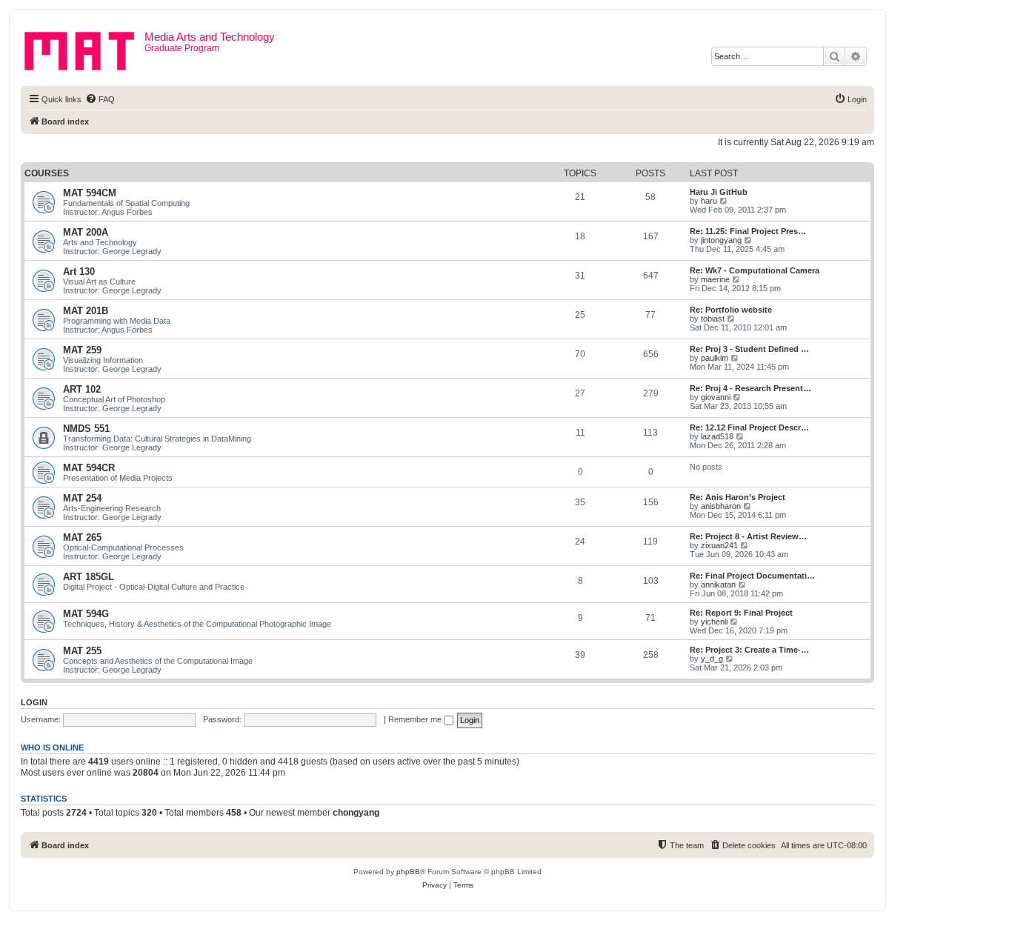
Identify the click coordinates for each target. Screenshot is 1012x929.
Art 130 (79, 271)
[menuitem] (100, 99)
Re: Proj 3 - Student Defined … (749, 348)
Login (34, 702)
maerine (715, 279)
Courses (46, 173)
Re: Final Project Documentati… (752, 575)
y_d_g (712, 658)
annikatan (718, 584)
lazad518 (717, 436)
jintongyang (721, 240)
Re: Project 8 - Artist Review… (748, 536)
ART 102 (82, 389)
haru (709, 200)
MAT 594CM (89, 193)
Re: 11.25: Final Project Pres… (748, 231)
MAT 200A (85, 232)
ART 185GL (88, 576)
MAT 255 (82, 650)
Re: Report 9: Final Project (741, 612)
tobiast (713, 318)
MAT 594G (86, 613)
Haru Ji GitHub (719, 191)
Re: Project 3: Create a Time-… (749, 649)
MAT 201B (85, 310)
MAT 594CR (89, 467)
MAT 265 (82, 537)
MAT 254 (82, 498)
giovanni (715, 397)
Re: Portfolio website (731, 309)
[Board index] (84, 48)
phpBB (408, 872)
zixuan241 (719, 545)
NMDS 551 (86, 428)
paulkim (714, 357)
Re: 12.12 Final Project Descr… (749, 427)
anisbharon (721, 506)
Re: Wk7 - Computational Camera (754, 270)
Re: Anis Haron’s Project (737, 497)
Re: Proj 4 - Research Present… (750, 388)
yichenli (714, 621)
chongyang (356, 813)
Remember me (416, 719)
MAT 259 (82, 350)
